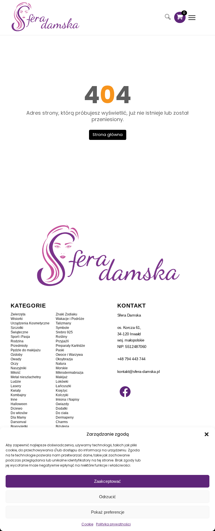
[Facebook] (125, 392)
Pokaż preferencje (107, 512)
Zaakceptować (107, 481)
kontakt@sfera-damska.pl (138, 371)
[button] (206, 434)
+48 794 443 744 (131, 359)
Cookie (87, 524)
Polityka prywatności (113, 524)
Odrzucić (107, 496)
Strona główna (108, 134)
